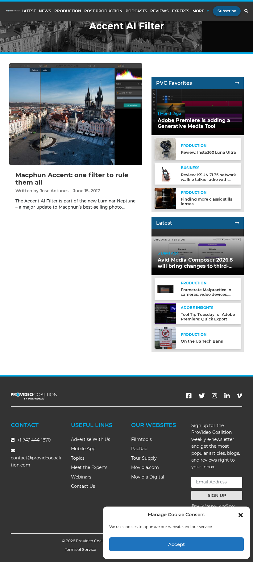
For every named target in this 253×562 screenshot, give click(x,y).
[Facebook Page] (189, 396)
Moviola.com (145, 467)
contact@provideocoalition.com (36, 461)
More (198, 11)
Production (67, 11)
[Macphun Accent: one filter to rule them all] (75, 114)
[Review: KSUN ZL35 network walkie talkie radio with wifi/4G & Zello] (165, 174)
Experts (180, 11)
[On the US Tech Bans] (165, 338)
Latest (29, 11)
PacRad (139, 448)
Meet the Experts (89, 467)
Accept (176, 544)
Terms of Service (80, 549)
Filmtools (141, 439)
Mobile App (83, 448)
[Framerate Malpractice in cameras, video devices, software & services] (165, 289)
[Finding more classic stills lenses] (165, 198)
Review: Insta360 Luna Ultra (208, 152)
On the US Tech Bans (202, 341)
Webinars (81, 477)
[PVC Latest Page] (237, 223)
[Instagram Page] (214, 396)
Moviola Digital (147, 477)
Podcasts (136, 11)
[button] (241, 514)
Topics (78, 458)
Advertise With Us (90, 439)
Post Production (103, 11)
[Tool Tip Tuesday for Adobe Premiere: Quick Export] (165, 313)
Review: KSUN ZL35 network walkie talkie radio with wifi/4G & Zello (208, 179)
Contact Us (83, 486)
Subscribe (227, 11)
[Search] (246, 11)
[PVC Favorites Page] (237, 83)
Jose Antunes (54, 190)
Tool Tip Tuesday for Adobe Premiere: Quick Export (208, 316)
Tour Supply (144, 458)
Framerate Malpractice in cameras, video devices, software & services (206, 294)
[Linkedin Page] (227, 396)
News (45, 11)
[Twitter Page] (202, 396)
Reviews (159, 11)
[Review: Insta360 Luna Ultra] (165, 149)
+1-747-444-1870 (33, 440)
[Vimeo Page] (239, 396)
